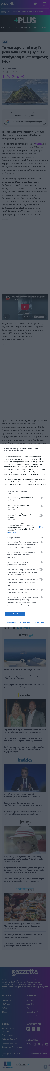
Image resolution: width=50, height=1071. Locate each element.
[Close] (45, 449)
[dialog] (25, 535)
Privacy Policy (38, 622)
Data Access (25, 622)
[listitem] (25, 492)
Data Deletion (11, 622)
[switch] (41, 498)
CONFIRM (15, 614)
